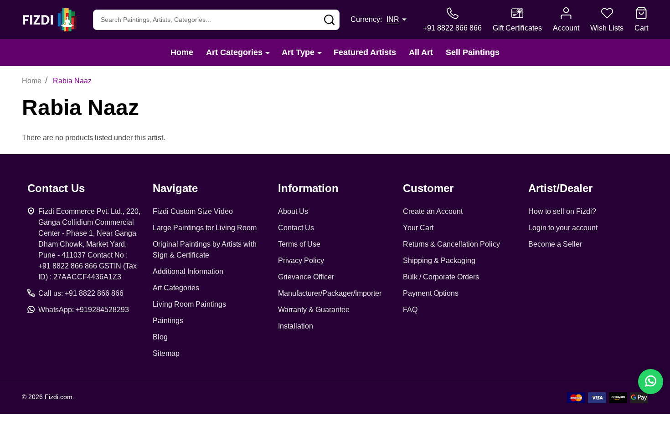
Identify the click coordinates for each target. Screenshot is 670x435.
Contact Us (296, 228)
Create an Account (433, 211)
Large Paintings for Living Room (205, 228)
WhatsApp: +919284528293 (83, 310)
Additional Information (188, 271)
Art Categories (234, 52)
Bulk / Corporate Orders (441, 277)
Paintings (168, 320)
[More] (267, 52)
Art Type (298, 52)
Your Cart (418, 228)
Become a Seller (555, 244)
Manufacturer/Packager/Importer (329, 293)
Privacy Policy (301, 260)
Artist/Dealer (560, 188)
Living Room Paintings (189, 304)
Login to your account (563, 228)
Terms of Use (299, 244)
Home (181, 52)
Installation (295, 326)
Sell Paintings (473, 52)
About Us (293, 211)
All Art (421, 52)
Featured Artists (365, 52)
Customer (428, 188)
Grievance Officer (306, 277)
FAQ (410, 310)
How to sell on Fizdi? (562, 211)
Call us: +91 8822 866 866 (81, 293)
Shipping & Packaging (439, 260)
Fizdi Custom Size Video (193, 211)
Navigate (175, 188)
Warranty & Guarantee (314, 310)
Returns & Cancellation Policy (451, 244)
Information (308, 188)
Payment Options (431, 293)
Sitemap (166, 353)
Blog (160, 337)
